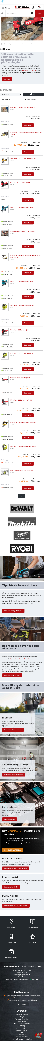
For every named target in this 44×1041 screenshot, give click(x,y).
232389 (12, 259)
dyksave (33, 70)
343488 (12, 233)
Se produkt (27, 125)
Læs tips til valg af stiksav (13, 611)
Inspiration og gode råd (22, 1028)
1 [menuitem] (21, 496)
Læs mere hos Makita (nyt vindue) (15, 868)
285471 (12, 448)
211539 (12, 424)
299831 (12, 402)
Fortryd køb (22, 1021)
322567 (12, 136)
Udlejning (22, 1026)
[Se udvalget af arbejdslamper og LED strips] (22, 759)
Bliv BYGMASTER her (12, 850)
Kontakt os (22, 977)
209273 (12, 161)
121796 (12, 380)
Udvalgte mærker (22, 1030)
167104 (12, 209)
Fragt (22, 1017)
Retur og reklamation (22, 1019)
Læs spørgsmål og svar (12, 675)
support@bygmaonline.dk (22, 975)
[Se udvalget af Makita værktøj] (22, 522)
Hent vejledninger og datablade (22, 1039)
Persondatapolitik (22, 1037)
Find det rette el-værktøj (12, 730)
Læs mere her (22, 1004)
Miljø (22, 1032)
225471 (12, 185)
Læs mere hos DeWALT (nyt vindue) (15, 906)
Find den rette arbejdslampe (13, 774)
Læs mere (7, 79)
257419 (12, 473)
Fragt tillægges (5, 121)
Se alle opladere (9, 819)
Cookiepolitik (22, 1035)
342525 (12, 332)
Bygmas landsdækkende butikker (20, 659)
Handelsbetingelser (22, 1015)
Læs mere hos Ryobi (10, 887)
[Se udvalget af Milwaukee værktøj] (22, 535)
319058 (12, 110)
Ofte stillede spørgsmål (22, 1023)
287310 (12, 307)
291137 (12, 283)
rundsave (25, 70)
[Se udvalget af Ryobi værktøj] (22, 549)
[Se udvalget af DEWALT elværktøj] (22, 508)
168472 (12, 356)
